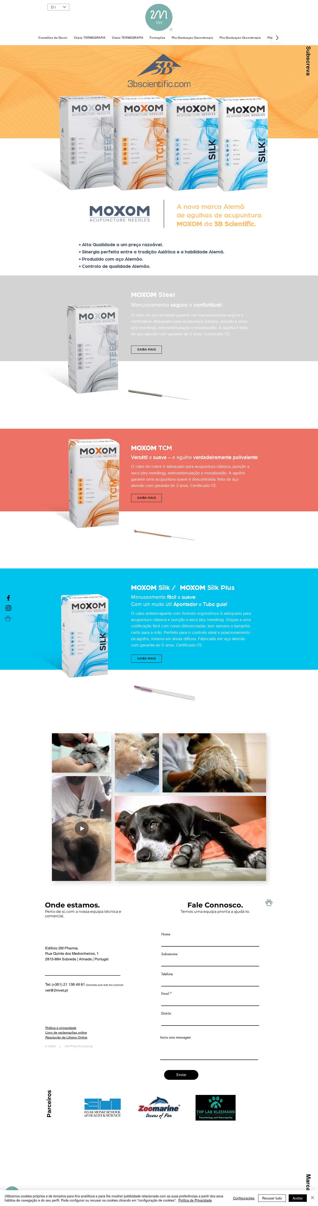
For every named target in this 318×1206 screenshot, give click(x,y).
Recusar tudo (272, 1198)
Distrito (166, 1013)
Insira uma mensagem (175, 1037)
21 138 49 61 (93, 984)
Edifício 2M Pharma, (61, 948)
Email (165, 993)
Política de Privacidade (195, 1200)
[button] (308, 61)
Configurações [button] (243, 1198)
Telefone (167, 974)
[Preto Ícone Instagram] (8, 608)
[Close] (312, 1198)
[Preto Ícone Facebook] (8, 598)
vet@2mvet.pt (56, 990)
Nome (165, 934)
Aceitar (298, 1198)
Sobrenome (169, 954)
